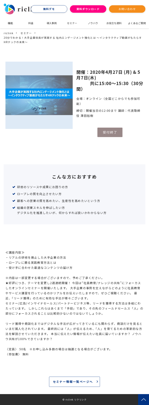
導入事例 (52, 23)
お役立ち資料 (114, 23)
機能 (10, 23)
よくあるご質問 (137, 23)
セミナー (72, 23)
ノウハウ (93, 23)
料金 (30, 23)
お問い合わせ (127, 9)
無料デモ (49, 9)
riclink (8, 33)
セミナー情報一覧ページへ (73, 381)
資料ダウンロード (88, 9)
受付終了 (110, 132)
